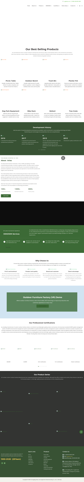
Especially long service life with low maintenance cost (13, 241)
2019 (3, 138)
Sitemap (59, 479)
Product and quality (32, 271)
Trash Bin (52, 81)
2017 (24, 138)
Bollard (52, 111)
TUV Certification (59, 362)
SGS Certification (42, 362)
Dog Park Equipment (10, 111)
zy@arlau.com (70, 456)
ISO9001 (25, 362)
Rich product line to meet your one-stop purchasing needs (72, 241)
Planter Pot (73, 81)
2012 (66, 138)
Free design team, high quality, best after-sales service (53, 241)
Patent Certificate (75, 362)
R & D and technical (11, 271)
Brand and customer (52, 271)
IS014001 (8, 362)
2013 (45, 138)
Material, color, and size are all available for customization (33, 241)
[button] (37, 366)
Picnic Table (11, 81)
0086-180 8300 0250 (76, 1)
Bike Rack (31, 111)
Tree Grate (73, 111)
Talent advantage (73, 271)
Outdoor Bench (31, 81)
